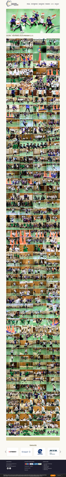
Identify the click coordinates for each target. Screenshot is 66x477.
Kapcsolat (57, 4)
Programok (47, 4)
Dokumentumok (46, 466)
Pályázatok (26, 469)
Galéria (52, 4)
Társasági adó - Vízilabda (29, 466)
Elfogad (53, 475)
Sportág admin (46, 467)
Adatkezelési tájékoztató (48, 468)
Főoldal (28, 4)
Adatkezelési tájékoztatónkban (34, 475)
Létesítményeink (34, 4)
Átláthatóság (46, 469)
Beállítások (59, 475)
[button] (60, 452)
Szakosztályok (41, 4)
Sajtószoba (45, 464)
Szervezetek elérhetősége (48, 463)
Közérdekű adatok (27, 468)
